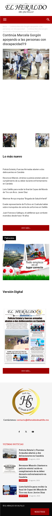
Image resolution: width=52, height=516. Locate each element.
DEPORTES (23, 496)
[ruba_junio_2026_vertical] (26, 279)
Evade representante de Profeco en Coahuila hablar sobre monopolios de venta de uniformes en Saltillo (25, 205)
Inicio (5, 26)
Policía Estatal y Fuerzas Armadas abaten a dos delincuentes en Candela (23, 170)
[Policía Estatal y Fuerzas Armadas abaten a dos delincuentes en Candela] (10, 453)
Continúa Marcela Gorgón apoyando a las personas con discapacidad (22, 27)
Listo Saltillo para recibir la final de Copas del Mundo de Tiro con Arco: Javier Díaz (25, 190)
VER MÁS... (26, 228)
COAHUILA (23, 459)
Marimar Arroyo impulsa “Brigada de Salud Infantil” (25, 199)
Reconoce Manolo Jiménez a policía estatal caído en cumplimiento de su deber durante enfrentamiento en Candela (25, 181)
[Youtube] (32, 431)
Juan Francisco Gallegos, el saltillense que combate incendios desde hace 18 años (25, 214)
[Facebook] (19, 431)
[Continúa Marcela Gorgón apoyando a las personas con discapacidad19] (26, 79)
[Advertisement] (26, 106)
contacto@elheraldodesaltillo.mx (33, 420)
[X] (26, 431)
